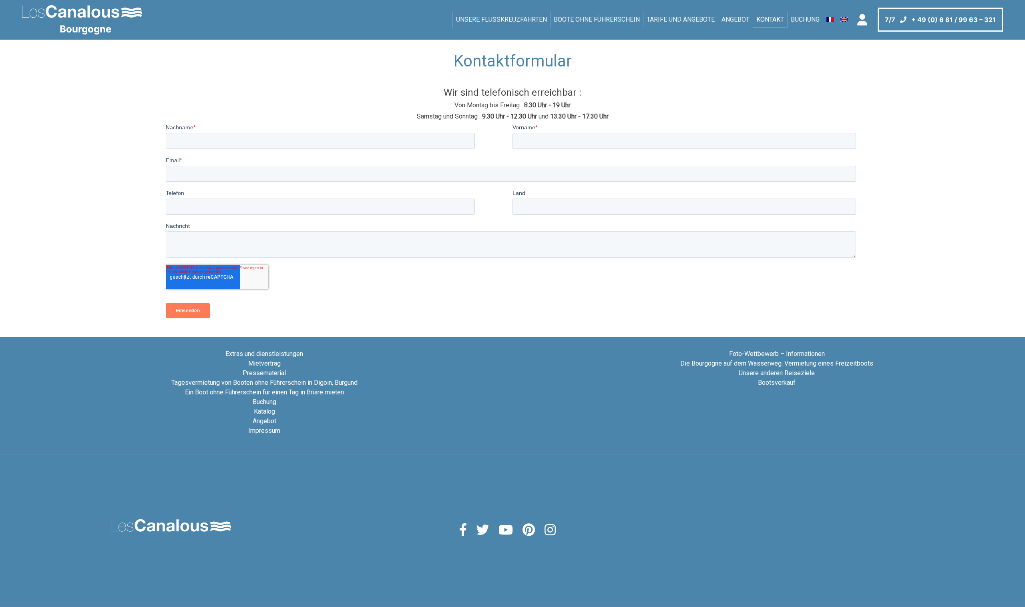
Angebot (736, 19)
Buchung (264, 402)
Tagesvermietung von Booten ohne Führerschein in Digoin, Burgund (264, 382)
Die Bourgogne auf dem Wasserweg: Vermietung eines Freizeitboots (776, 363)
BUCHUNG (805, 19)
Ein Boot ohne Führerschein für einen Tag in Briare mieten (264, 392)
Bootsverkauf (777, 382)
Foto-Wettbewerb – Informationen (777, 354)
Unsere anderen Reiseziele (777, 373)
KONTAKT (770, 19)
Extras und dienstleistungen (264, 354)
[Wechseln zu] (830, 19)
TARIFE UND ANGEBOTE (681, 19)
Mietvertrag (264, 363)
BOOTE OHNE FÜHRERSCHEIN (597, 19)
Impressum (264, 430)
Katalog (264, 411)
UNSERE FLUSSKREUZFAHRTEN (501, 19)
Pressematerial (264, 373)
